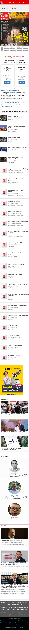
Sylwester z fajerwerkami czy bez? (17, 264)
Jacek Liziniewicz (14, 307)
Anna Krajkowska (14, 182)
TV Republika (13, 623)
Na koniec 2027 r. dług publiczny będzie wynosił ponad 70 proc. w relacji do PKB (13, 563)
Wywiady (3, 526)
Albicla (19, 623)
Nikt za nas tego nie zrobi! (15, 243)
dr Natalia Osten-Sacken (16, 213)
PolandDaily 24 (16, 625)
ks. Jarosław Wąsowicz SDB (17, 118)
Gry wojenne (14, 519)
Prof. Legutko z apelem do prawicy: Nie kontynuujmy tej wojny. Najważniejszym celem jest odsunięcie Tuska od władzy (14, 586)
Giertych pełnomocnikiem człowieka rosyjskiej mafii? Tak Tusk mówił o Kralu (14, 497)
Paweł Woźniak (14, 129)
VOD (16, 621)
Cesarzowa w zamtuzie (14, 201)
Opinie (11, 329)
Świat (11, 141)
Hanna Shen (13, 276)
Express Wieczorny (16, 602)
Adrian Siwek (13, 149)
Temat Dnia (12, 162)
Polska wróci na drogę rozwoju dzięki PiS (11, 540)
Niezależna (3, 621)
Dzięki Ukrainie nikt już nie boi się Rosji (18, 284)
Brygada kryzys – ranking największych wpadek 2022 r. (18, 232)
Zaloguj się (19, 88)
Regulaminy (24, 609)
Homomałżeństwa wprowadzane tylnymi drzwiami (14, 431)
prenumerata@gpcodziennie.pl (7, 106)
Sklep (10, 625)
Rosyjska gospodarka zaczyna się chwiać (17, 126)
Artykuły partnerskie (17, 604)
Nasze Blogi (21, 621)
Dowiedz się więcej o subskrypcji (14, 102)
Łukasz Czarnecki (14, 203)
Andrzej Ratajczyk (14, 266)
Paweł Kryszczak (14, 286)
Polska (11, 151)
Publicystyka (13, 246)
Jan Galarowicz (14, 357)
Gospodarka (13, 131)
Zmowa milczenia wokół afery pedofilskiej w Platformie (15, 158)
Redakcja (11, 607)
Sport (11, 119)
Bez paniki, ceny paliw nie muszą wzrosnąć (16, 253)
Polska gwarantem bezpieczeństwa (17, 147)
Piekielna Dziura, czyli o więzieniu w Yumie (16, 191)
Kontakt (16, 607)
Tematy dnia (4, 399)
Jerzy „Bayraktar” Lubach (16, 244)
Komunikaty (25, 602)
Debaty (9, 604)
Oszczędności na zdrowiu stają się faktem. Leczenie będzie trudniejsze (12, 449)
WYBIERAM (7, 82)
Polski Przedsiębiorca (5, 602)
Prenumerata (4, 607)
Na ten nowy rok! (12, 325)
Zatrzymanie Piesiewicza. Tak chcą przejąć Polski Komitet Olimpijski (14, 475)
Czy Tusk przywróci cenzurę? (15, 345)
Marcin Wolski (14, 327)
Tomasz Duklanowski (15, 161)
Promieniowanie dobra (14, 355)
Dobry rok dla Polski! (13, 335)
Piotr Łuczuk (13, 235)
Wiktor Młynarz (14, 139)
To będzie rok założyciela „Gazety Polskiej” (17, 179)
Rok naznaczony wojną (14, 137)
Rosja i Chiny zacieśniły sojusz (15, 274)
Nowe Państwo (10, 621)
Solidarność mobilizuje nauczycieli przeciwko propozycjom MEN (13, 414)
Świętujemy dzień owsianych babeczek (18, 221)
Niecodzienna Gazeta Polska (16, 172)
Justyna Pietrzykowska (16, 223)
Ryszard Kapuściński (15, 337)
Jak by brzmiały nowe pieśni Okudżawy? (18, 169)
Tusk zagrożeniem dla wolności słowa (17, 305)
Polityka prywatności (15, 609)
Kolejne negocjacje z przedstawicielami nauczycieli (18, 295)
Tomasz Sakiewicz (15, 347)
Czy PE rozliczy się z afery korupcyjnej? (18, 315)
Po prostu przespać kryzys (15, 211)
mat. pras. (19, 170)
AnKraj (12, 170)
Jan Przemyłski (14, 317)
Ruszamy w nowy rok (13, 116)
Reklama (21, 607)
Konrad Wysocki (14, 517)
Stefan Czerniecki (14, 193)
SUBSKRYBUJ (9, 60)
